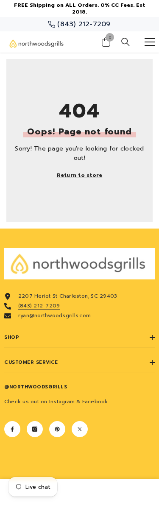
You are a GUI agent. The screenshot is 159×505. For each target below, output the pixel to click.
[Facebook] (12, 429)
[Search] (125, 42)
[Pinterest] (57, 429)
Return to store (80, 175)
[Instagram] (35, 429)
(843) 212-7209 (39, 306)
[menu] (150, 42)
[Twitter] (80, 429)
